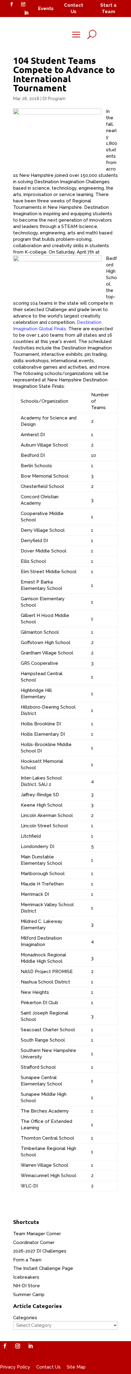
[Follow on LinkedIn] (26, 13)
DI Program (54, 98)
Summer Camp (28, 1294)
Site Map (76, 1367)
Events (46, 8)
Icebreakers (26, 1277)
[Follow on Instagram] (23, 4)
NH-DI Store (26, 1285)
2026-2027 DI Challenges (39, 1251)
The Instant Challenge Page (43, 1268)
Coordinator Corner (34, 1242)
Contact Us (48, 1367)
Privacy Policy (15, 1367)
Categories (25, 1317)
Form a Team (27, 1260)
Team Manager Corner (37, 1233)
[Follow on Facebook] (11, 4)
